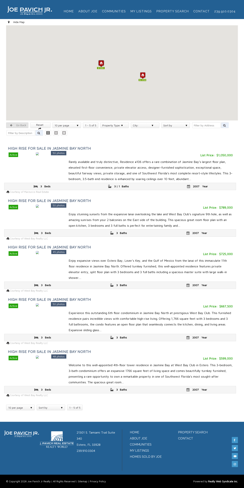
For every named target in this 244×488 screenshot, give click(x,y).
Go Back (20, 125)
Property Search (172, 11)
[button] (143, 75)
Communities (114, 11)
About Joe (87, 11)
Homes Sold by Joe (146, 456)
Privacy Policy (98, 481)
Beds (47, 186)
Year (205, 186)
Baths (125, 186)
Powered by (215, 481)
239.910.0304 (225, 11)
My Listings (141, 11)
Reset (40, 124)
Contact (201, 11)
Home (69, 11)
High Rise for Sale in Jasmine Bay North (49, 148)
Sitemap (82, 481)
